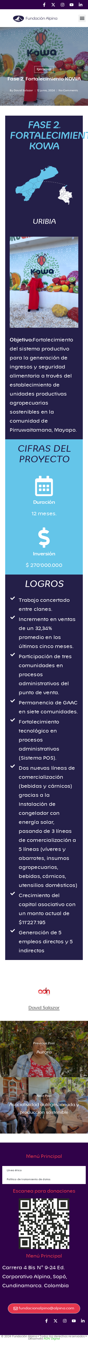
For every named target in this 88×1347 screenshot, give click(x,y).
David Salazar (23, 90)
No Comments (68, 90)
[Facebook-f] (44, 4)
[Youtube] (71, 4)
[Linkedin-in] (80, 4)
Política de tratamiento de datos (29, 1179)
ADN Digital (52, 1338)
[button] (82, 18)
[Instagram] (62, 4)
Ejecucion (44, 69)
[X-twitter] (53, 4)
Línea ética (14, 1170)
